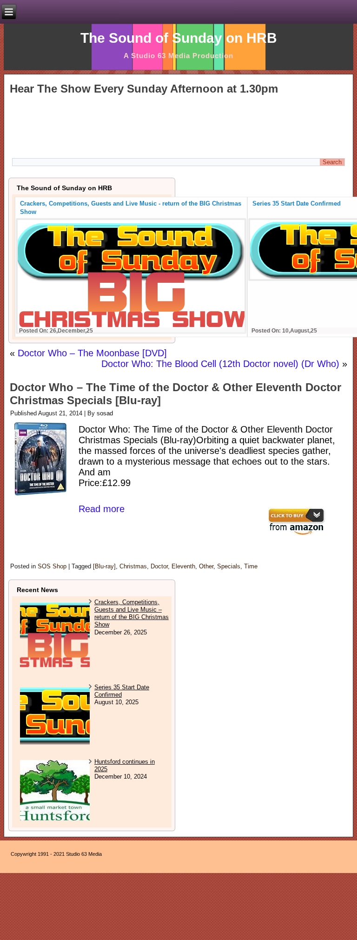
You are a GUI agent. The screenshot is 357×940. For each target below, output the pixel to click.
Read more (102, 509)
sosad (105, 413)
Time (251, 566)
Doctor (159, 566)
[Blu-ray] (104, 566)
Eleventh (183, 566)
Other (206, 566)
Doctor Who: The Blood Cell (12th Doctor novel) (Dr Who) (220, 364)
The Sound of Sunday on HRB (178, 38)
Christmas (133, 566)
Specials (228, 566)
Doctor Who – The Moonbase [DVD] (92, 353)
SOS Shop (52, 566)
